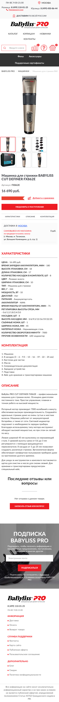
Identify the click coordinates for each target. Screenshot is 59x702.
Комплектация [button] (47, 216)
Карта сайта (15, 646)
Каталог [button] (13, 34)
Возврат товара (17, 630)
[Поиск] (5, 48)
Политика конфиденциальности (25, 675)
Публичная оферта (18, 650)
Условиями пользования (35, 577)
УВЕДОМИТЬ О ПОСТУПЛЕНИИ (29, 207)
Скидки (13, 670)
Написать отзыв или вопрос (29, 506)
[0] (52, 48)
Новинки (45, 34)
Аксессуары (35, 56)
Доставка (14, 621)
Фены (21, 56)
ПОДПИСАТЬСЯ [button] (29, 568)
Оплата (13, 625)
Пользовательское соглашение (24, 655)
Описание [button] (30, 216)
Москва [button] (22, 226)
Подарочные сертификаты (29, 63)
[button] (14, 10)
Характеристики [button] (12, 216)
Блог (11, 666)
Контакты (29, 39)
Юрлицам (29, 34)
